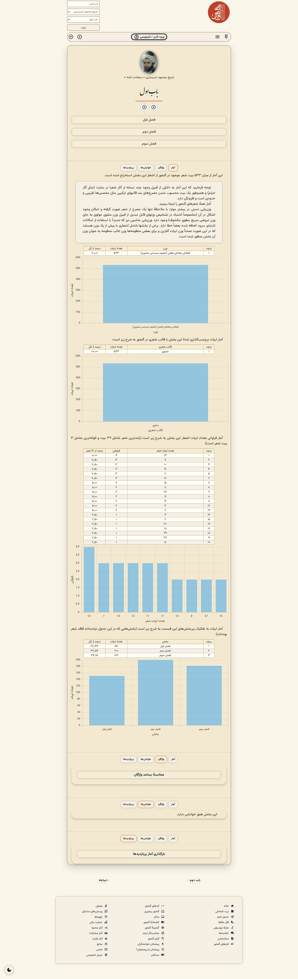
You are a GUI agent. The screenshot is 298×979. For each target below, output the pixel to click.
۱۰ (165, 464)
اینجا (171, 204)
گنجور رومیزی (152, 911)
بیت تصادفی (222, 911)
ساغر (157, 917)
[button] (226, 36)
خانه (226, 906)
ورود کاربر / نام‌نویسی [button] (151, 37)
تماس (99, 949)
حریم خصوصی (94, 955)
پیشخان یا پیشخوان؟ (148, 949)
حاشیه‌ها (224, 933)
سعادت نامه (134, 77)
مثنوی (165, 351)
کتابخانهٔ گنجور (151, 922)
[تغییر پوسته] (9, 970)
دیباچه (103, 880)
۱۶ (165, 496)
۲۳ (165, 538)
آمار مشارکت (96, 933)
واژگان (161, 168)
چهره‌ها (98, 917)
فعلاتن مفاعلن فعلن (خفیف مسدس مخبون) (165, 253)
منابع (100, 944)
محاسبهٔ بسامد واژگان (149, 775)
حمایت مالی (96, 922)
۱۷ (165, 478)
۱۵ (165, 483)
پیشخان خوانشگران (148, 944)
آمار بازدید (97, 939)
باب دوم (195, 880)
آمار (173, 168)
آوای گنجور (154, 939)
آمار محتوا (97, 928)
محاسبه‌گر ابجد (151, 933)
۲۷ (165, 492)
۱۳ (165, 455)
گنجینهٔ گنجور (152, 928)
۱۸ (165, 528)
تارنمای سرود (206, 225)
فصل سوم (149, 144)
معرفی (99, 906)
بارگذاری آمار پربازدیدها (149, 854)
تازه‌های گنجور (221, 944)
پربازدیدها (128, 168)
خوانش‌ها (146, 168)
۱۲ (165, 469)
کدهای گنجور (152, 906)
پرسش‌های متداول (92, 911)
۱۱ (165, 474)
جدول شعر (223, 917)
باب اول (149, 90)
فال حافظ (223, 922)
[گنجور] (219, 12)
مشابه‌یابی (223, 939)
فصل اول (149, 120)
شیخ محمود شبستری (160, 77)
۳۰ (165, 524)
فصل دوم (149, 132)
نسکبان (155, 955)
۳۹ (109, 438)
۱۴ (165, 501)
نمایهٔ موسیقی (221, 928)
